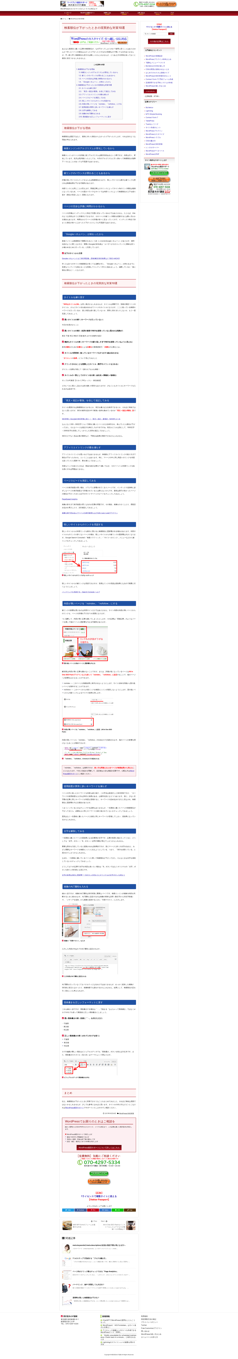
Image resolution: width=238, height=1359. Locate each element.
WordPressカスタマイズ (155, 134)
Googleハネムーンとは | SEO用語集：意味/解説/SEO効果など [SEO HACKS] (91, 258)
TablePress (150, 121)
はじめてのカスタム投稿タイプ (157, 73)
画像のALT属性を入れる (89, 113)
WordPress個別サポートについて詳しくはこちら (99, 1147)
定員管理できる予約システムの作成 (159, 83)
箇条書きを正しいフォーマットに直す (95, 117)
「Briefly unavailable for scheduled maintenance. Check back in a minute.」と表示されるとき (118, 1337)
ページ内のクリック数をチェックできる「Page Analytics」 (95, 1271)
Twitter (144, 1325)
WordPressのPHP (152, 154)
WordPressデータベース (155, 151)
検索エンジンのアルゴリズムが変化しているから (98, 72)
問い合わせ (145, 1331)
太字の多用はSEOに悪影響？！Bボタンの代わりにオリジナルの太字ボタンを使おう (93, 875)
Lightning (149, 111)
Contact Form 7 (152, 117)
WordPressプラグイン (154, 131)
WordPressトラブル (153, 137)
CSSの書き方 (151, 141)
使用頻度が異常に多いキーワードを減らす (96, 107)
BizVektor (149, 107)
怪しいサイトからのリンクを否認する (95, 101)
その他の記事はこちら (159, 41)
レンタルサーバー (152, 147)
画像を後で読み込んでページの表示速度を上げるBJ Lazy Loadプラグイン (90, 513)
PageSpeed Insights (69, 499)
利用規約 (144, 1316)
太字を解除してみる (88, 110)
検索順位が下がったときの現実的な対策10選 (94, 85)
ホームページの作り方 (149, 1337)
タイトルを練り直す (88, 88)
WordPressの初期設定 (154, 56)
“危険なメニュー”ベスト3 (155, 63)
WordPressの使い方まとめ (156, 86)
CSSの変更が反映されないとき (157, 69)
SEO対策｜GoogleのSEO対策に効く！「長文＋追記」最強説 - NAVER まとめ (91, 419)
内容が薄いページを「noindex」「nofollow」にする (100, 104)
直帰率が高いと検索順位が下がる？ (86, 1298)
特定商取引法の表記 (148, 1319)
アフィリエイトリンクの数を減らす (94, 94)
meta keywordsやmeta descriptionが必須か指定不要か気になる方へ (99, 1245)
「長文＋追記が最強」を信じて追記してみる (97, 91)
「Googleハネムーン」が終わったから (95, 82)
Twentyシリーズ (152, 124)
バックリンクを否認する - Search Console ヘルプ (81, 592)
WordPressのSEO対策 (77, 19)
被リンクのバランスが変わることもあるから (97, 75)
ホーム (64, 19)
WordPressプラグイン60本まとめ (158, 59)
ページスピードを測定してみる (92, 98)
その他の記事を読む (150, 91)
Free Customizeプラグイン (151, 1328)
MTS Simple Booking (154, 114)
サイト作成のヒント (153, 127)
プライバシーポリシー (149, 1322)
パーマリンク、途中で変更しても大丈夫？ (88, 1284)
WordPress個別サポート (74, 1108)
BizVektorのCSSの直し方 (155, 66)
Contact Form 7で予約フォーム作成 (159, 79)
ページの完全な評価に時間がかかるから (95, 79)
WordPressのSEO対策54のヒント (158, 76)
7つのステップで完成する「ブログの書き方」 (90, 1258)
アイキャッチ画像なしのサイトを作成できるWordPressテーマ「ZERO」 (118, 1331)
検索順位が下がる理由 (85, 69)
